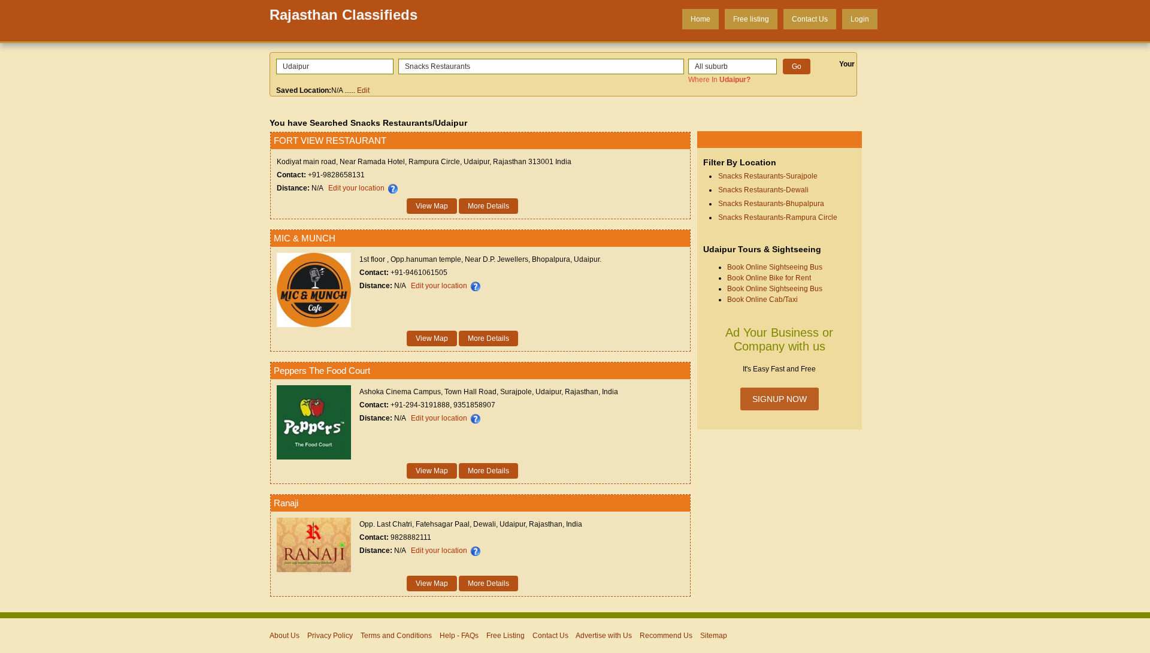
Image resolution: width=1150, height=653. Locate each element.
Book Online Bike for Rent (769, 278)
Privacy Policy (330, 635)
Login (860, 19)
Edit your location (356, 188)
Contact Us (810, 19)
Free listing (751, 19)
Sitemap (713, 635)
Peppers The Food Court (322, 370)
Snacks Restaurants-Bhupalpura (771, 203)
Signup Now (779, 399)
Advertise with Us (604, 635)
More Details (488, 206)
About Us (284, 635)
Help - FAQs (459, 635)
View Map (432, 206)
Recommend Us (666, 635)
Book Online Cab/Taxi (762, 299)
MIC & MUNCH (304, 238)
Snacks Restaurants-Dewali (763, 190)
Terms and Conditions (396, 635)
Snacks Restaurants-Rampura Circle (777, 217)
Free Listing (505, 635)
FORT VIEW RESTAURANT (330, 140)
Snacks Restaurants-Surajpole (768, 176)
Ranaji (286, 503)
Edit (363, 90)
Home (700, 19)
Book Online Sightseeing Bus (774, 267)
